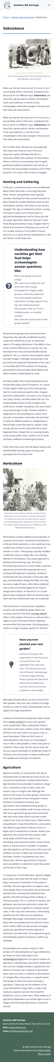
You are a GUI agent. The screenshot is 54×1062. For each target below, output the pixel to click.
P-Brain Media (44, 1050)
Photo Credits (44, 1054)
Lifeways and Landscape (22, 17)
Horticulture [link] (12, 463)
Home (6, 17)
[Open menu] (48, 5)
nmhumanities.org (17, 1027)
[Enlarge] (47, 42)
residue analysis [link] (15, 721)
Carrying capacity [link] (39, 613)
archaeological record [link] (13, 959)
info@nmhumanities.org (21, 1031)
